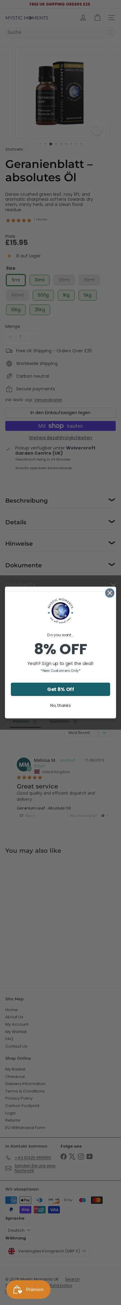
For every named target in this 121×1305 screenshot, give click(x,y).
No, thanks (60, 705)
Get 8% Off (60, 689)
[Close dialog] (109, 593)
